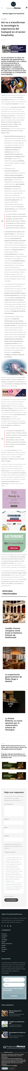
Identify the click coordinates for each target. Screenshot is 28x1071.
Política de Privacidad (10, 886)
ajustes (15, 1065)
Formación (4, 949)
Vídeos (3, 951)
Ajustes (12, 1068)
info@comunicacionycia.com (11, 882)
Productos (4, 934)
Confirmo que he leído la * (13, 989)
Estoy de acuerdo (10, 852)
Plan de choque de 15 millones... (15, 1011)
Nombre (6, 819)
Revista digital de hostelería (13, 13)
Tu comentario (8, 804)
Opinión (4, 945)
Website (6, 836)
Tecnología (4, 939)
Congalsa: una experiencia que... (16, 1022)
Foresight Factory (11, 120)
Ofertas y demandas (7, 943)
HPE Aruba (11, 452)
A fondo (4, 937)
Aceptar (5, 1068)
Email (6, 827)
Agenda (4, 941)
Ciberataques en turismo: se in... (17, 1033)
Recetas (4, 947)
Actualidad (4, 19)
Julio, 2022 (3, 39)
